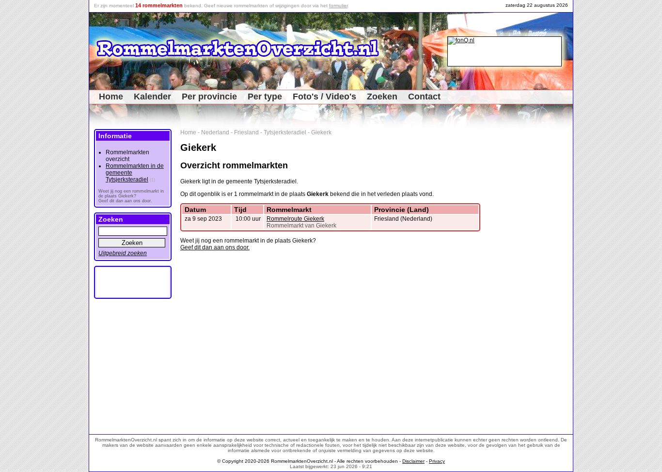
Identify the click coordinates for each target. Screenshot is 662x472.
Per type (265, 96)
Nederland (215, 132)
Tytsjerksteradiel (285, 132)
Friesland (246, 132)
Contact (424, 96)
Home (111, 96)
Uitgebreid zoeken (122, 253)
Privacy (437, 461)
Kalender (152, 96)
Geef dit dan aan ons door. (215, 247)
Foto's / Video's (324, 96)
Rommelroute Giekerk (295, 218)
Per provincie (209, 96)
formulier (338, 5)
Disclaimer (413, 461)
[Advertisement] (540, 274)
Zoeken (382, 96)
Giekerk (321, 132)
